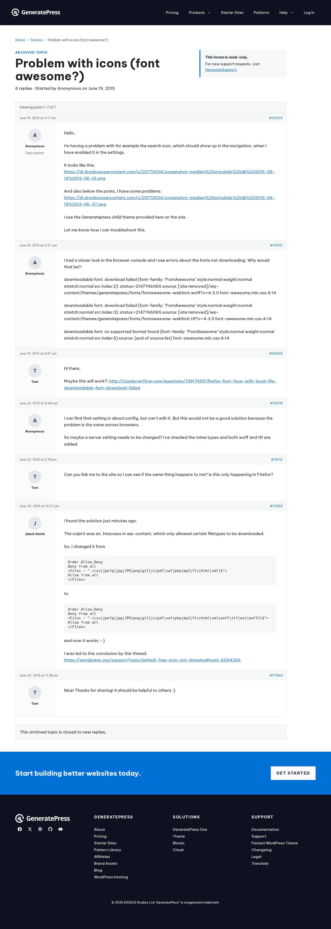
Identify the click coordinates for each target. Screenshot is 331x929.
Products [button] (197, 12)
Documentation (265, 829)
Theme (179, 836)
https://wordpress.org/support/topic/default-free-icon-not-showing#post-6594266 (152, 660)
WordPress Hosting (111, 877)
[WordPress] (40, 829)
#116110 (277, 459)
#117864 (276, 675)
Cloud (178, 850)
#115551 (276, 245)
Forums (36, 40)
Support (259, 836)
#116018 (276, 403)
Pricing (172, 12)
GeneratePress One (190, 829)
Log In (309, 12)
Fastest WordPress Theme (275, 843)
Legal (256, 856)
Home (20, 40)
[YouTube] (60, 829)
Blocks (179, 843)
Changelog (262, 850)
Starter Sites (232, 12)
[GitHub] (50, 829)
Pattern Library (107, 850)
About (99, 829)
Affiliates (102, 856)
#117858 (276, 506)
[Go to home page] (36, 14)
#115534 (276, 118)
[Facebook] (19, 829)
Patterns (261, 12)
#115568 (276, 353)
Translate (260, 863)
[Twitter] (29, 829)
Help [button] (283, 12)
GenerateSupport (220, 69)
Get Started (293, 773)
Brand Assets (106, 863)
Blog (98, 870)
